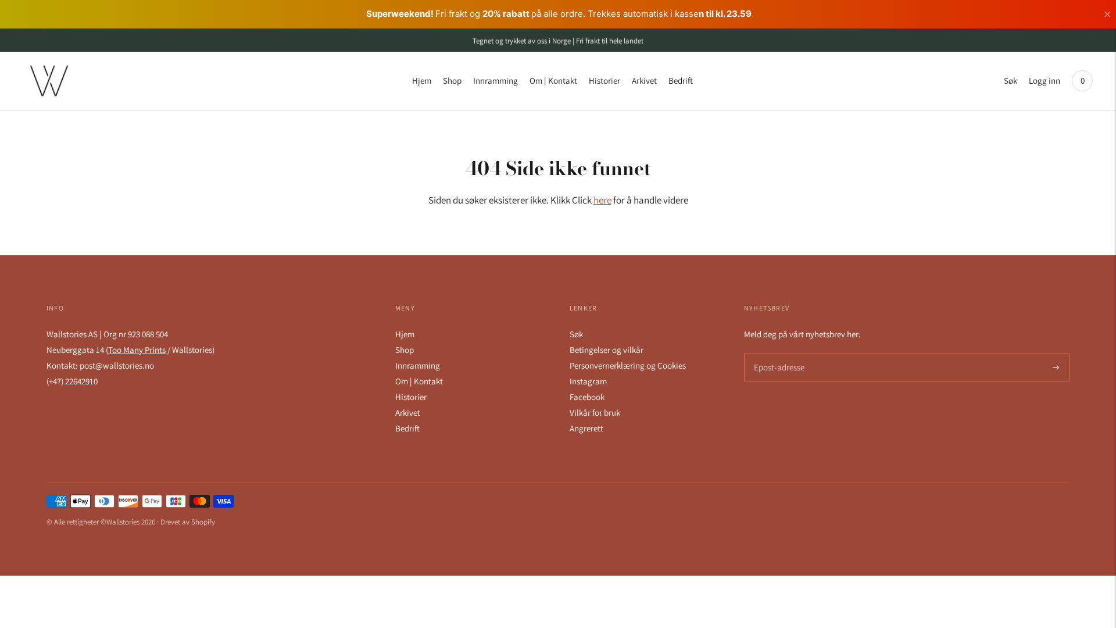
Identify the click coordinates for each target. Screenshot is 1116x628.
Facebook (587, 396)
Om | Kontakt (553, 80)
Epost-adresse (777, 354)
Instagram (588, 381)
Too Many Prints (137, 349)
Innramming (495, 80)
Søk (1010, 80)
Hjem (421, 80)
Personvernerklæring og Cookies (628, 365)
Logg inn (1044, 80)
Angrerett (586, 428)
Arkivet (644, 80)
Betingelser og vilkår (606, 349)
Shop (452, 80)
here (602, 200)
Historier (604, 80)
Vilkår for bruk (595, 412)
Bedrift (680, 80)
